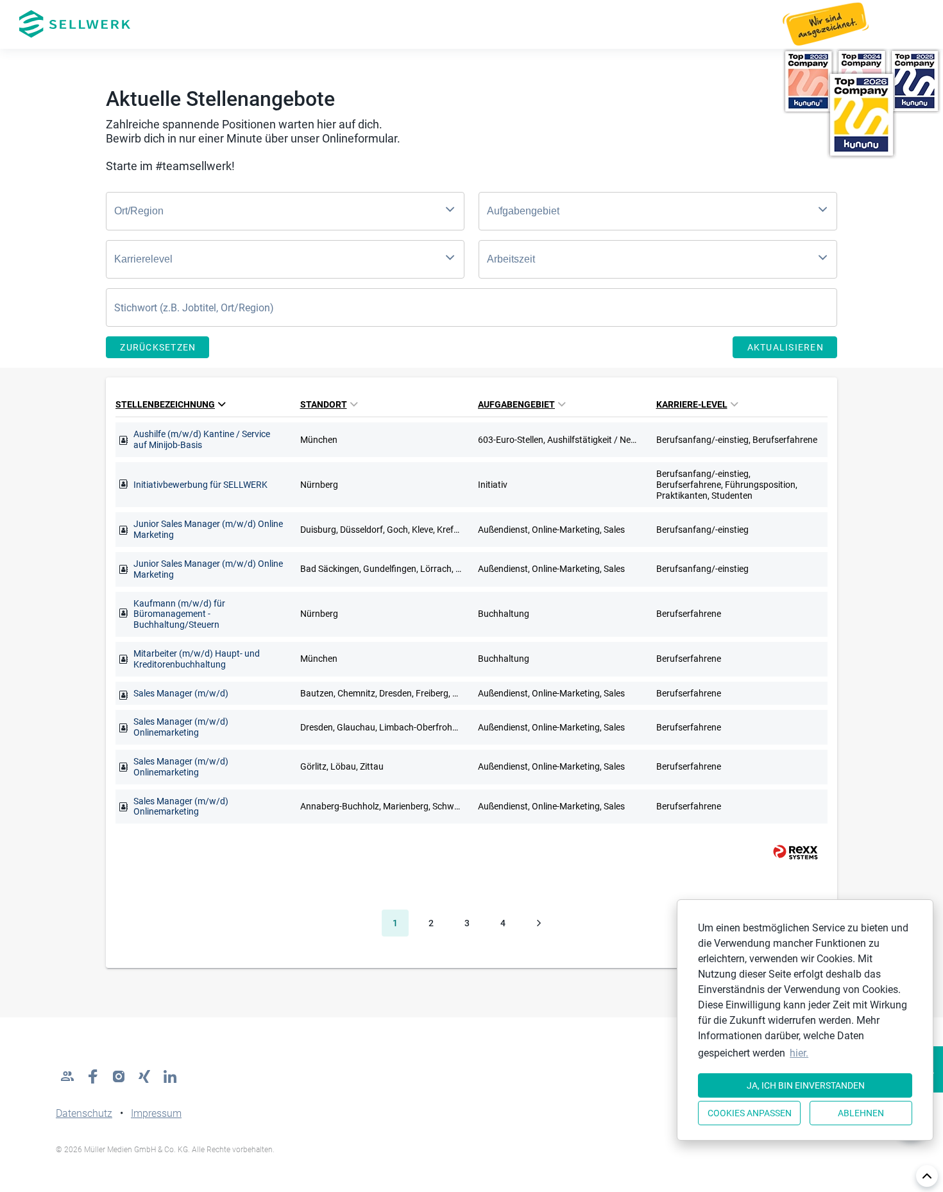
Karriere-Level (691, 404)
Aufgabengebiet (516, 404)
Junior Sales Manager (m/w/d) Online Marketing (208, 529)
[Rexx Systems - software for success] (789, 852)
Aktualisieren (785, 347)
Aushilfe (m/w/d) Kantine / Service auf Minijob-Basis (201, 439)
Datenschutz (84, 1113)
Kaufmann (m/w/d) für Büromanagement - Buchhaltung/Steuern (179, 614)
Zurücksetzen (158, 347)
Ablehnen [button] (861, 1113)
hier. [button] (799, 1053)
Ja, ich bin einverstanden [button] (806, 1085)
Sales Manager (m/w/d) (180, 693)
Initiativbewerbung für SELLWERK (200, 484)
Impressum (156, 1113)
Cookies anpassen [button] (750, 1113)
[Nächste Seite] (538, 923)
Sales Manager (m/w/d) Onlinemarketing (180, 727)
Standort (323, 404)
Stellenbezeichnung (165, 404)
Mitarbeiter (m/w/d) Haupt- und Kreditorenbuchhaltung (196, 658)
